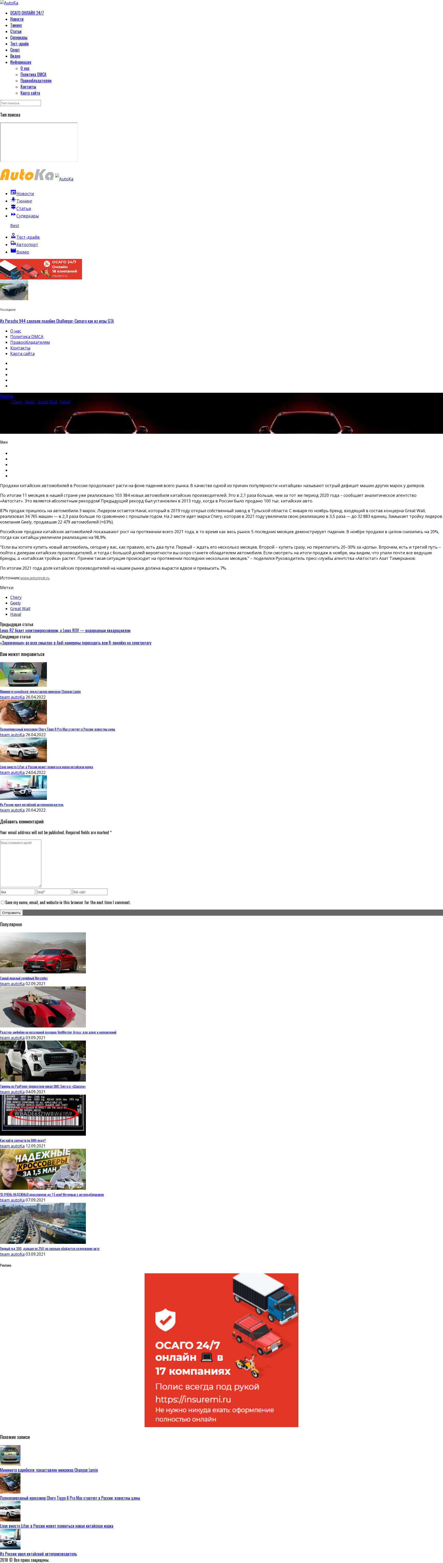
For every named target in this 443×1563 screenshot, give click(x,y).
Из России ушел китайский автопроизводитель (38, 1554)
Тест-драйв (19, 44)
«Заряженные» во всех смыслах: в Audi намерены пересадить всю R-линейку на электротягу (75, 643)
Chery (17, 402)
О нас (25, 68)
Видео (15, 56)
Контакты (28, 87)
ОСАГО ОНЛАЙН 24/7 (27, 13)
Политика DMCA (33, 74)
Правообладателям (36, 80)
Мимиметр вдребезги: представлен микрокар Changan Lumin (49, 1470)
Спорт (15, 50)
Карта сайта (30, 93)
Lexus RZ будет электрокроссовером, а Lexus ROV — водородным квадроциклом (65, 630)
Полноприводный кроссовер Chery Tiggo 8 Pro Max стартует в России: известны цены (70, 1498)
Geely (30, 402)
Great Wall (47, 402)
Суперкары (18, 37)
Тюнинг (16, 25)
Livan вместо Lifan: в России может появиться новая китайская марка (56, 1526)
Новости (17, 19)
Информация (20, 62)
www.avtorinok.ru (35, 578)
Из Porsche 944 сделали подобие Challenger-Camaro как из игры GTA (57, 321)
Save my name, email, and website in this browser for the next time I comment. (67, 902)
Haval (64, 402)
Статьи (16, 31)
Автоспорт (24, 244)
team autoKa (12, 697)
